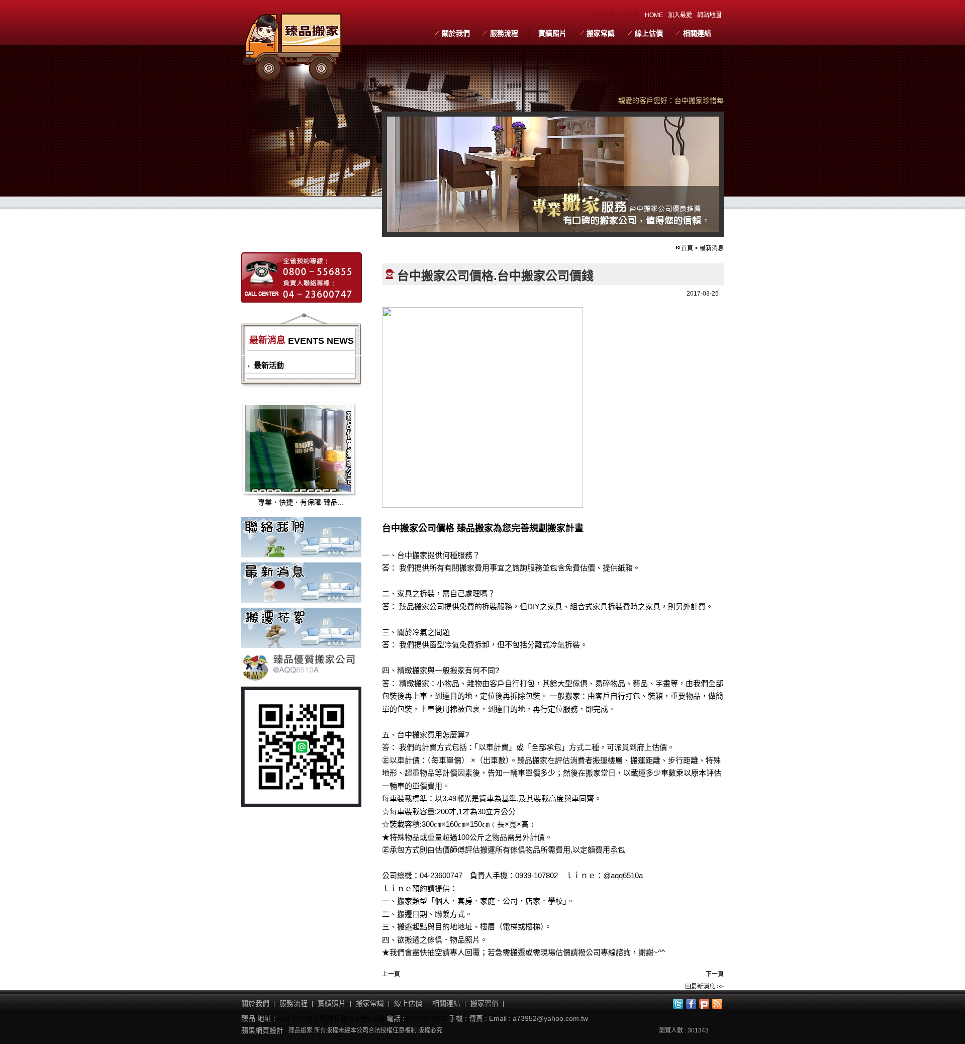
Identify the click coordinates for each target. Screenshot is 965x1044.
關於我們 (456, 33)
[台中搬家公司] (292, 45)
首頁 (687, 248)
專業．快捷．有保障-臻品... (301, 502)
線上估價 (649, 33)
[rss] (717, 1004)
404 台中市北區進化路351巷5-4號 (330, 1018)
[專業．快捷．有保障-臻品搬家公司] (311, 453)
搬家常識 (601, 33)
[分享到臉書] (691, 1004)
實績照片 (552, 33)
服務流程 (504, 33)
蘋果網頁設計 (262, 1030)
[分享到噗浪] (704, 1004)
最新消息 (712, 248)
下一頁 (715, 974)
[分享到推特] (678, 1004)
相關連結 (697, 33)
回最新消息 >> (704, 986)
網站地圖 (709, 15)
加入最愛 (680, 15)
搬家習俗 (484, 1003)
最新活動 (269, 365)
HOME (654, 15)
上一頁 (391, 974)
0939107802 (427, 1018)
